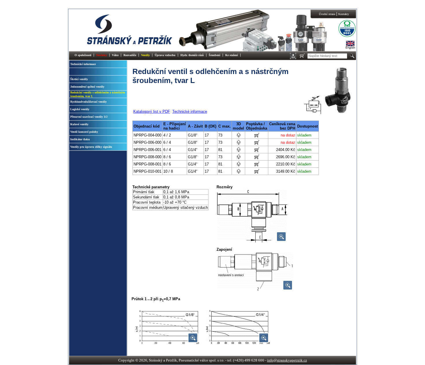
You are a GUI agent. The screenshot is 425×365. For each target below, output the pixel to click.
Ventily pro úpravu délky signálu (91, 146)
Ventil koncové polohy (84, 131)
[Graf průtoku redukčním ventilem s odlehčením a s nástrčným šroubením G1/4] (238, 343)
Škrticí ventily (79, 79)
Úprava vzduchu (165, 55)
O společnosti (83, 55)
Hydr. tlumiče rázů (192, 55)
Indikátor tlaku (80, 139)
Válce (115, 55)
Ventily (145, 55)
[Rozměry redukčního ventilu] (252, 241)
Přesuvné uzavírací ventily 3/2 (89, 116)
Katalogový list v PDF (151, 111)
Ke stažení (231, 55)
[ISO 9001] (342, 36)
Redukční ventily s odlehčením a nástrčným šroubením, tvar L (97, 94)
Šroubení (214, 55)
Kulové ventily (79, 124)
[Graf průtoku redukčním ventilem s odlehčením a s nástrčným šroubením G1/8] (167, 343)
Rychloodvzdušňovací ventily (88, 101)
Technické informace (83, 64)
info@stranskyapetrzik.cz (287, 360)
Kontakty (343, 14)
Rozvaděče (129, 55)
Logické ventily (79, 109)
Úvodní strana (327, 14)
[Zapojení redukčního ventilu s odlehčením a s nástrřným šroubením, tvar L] (255, 290)
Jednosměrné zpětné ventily (87, 86)
